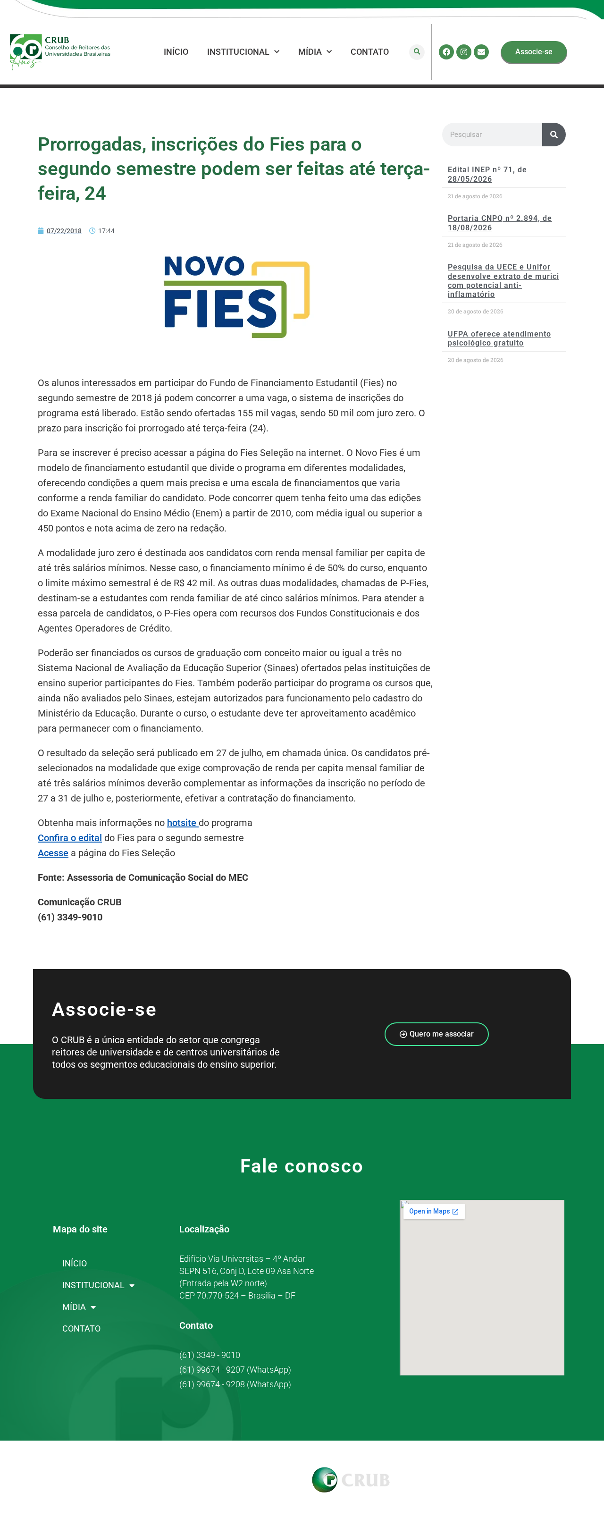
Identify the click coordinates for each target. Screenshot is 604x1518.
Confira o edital (70, 837)
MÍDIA (310, 52)
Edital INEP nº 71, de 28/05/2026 (487, 174)
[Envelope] (481, 51)
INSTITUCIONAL (238, 52)
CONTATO (370, 52)
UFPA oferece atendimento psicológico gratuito (499, 338)
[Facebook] (446, 51)
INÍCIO (176, 52)
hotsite (183, 822)
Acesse (53, 853)
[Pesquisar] (554, 134)
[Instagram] (463, 51)
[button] (417, 52)
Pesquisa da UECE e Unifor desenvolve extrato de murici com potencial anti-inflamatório (503, 280)
